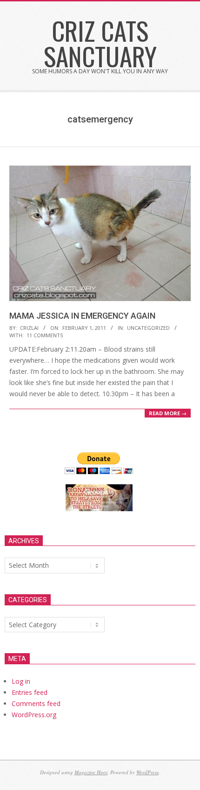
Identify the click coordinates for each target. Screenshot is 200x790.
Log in (21, 681)
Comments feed (36, 703)
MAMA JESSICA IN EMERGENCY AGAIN (82, 316)
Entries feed (29, 692)
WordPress (147, 772)
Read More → (168, 413)
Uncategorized (148, 327)
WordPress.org (34, 714)
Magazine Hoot (90, 772)
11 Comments (45, 335)
